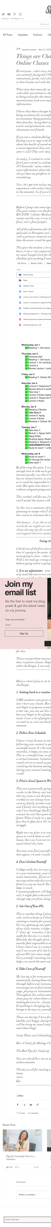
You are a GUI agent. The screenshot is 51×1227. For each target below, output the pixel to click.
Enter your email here (14, 620)
